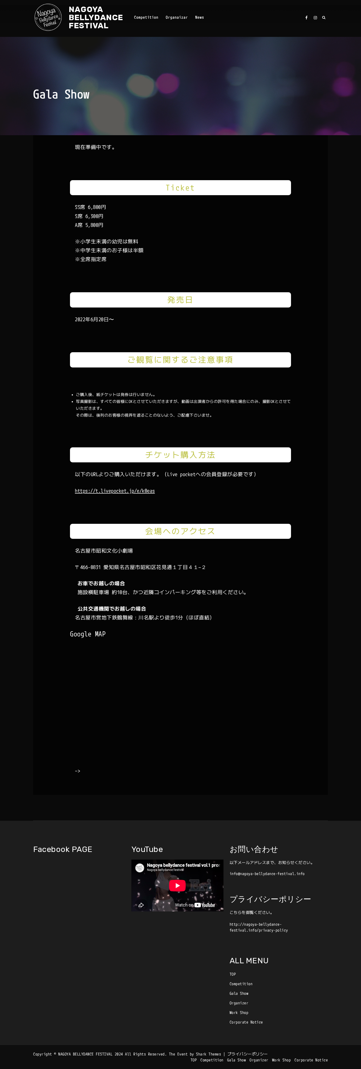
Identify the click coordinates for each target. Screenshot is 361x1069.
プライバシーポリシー (247, 1054)
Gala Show (239, 993)
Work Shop (239, 1012)
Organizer (239, 1002)
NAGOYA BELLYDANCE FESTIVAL (96, 17)
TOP (233, 974)
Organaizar (177, 17)
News (199, 17)
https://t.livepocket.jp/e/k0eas (115, 490)
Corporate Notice (246, 1022)
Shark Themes (209, 1054)
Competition (146, 17)
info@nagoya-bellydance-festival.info (267, 873)
